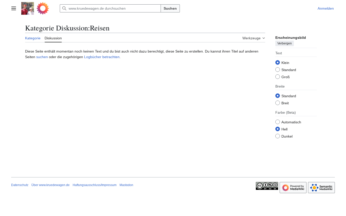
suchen (42, 57)
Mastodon (126, 185)
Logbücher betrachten (102, 57)
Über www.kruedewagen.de (50, 185)
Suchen (170, 8)
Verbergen (284, 43)
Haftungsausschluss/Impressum (95, 185)
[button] (14, 8)
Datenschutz (19, 185)
